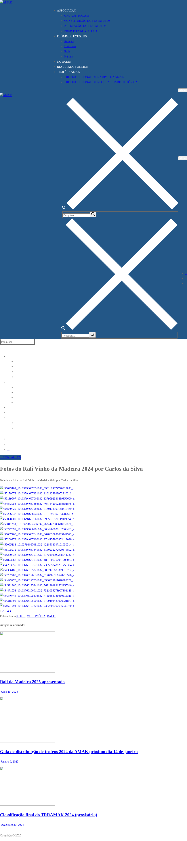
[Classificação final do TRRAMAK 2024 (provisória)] (27, 804)
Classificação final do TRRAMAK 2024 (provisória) (48, 814)
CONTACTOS (11, 457)
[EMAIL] (186, 283)
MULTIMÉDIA (36, 616)
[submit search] (93, 214)
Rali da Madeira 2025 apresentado (32, 681)
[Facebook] (186, 273)
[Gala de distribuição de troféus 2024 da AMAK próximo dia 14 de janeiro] (27, 741)
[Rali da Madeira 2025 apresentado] (27, 671)
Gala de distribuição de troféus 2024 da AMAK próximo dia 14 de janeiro (69, 751)
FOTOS (20, 616)
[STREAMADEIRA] (186, 278)
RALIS (51, 616)
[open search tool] (120, 208)
